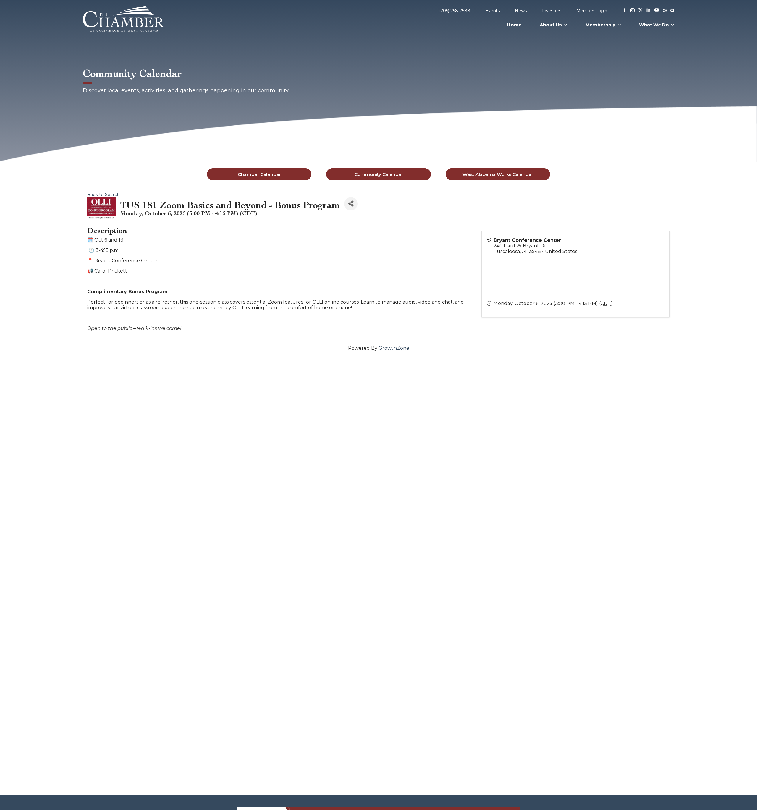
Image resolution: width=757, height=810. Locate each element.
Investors (551, 10)
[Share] (351, 203)
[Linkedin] (648, 10)
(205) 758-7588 (454, 10)
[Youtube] (656, 10)
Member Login (591, 10)
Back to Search (103, 194)
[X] (640, 10)
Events (492, 10)
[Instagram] (632, 10)
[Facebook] (624, 10)
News (521, 10)
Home (514, 24)
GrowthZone (393, 348)
